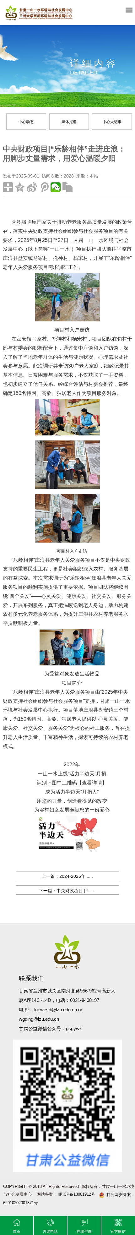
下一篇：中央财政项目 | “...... (67, 890)
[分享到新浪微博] (32, 187)
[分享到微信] (56, 187)
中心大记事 (112, 122)
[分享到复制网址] (67, 187)
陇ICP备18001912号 (76, 1194)
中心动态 (26, 122)
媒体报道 (69, 122)
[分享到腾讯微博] (44, 187)
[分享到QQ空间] (20, 187)
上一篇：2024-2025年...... (67, 876)
